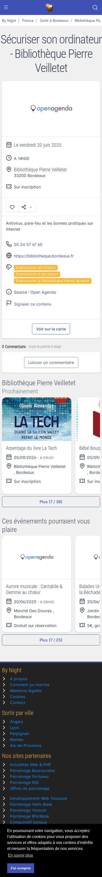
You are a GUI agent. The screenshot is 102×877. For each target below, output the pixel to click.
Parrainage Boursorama (32, 770)
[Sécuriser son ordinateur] (51, 109)
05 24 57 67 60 (28, 244)
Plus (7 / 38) (51, 501)
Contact (17, 702)
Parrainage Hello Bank (31, 804)
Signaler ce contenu (32, 304)
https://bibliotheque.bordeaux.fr (44, 255)
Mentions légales (26, 690)
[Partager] (27, 207)
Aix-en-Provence (25, 745)
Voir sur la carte (51, 328)
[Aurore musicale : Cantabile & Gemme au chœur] (36, 557)
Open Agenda (43, 292)
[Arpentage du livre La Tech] (36, 419)
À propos (18, 678)
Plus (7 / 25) (51, 639)
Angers (16, 721)
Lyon (14, 727)
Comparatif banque (28, 822)
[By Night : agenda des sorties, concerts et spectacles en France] (50, 7)
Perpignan (19, 733)
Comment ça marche (30, 684)
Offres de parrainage (30, 788)
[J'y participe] (12, 207)
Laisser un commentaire (51, 362)
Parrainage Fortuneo (29, 776)
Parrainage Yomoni (28, 810)
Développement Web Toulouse (38, 798)
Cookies (17, 696)
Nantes (16, 739)
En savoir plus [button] (20, 855)
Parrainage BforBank (29, 816)
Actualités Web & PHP (30, 764)
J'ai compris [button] (20, 868)
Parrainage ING (24, 782)
